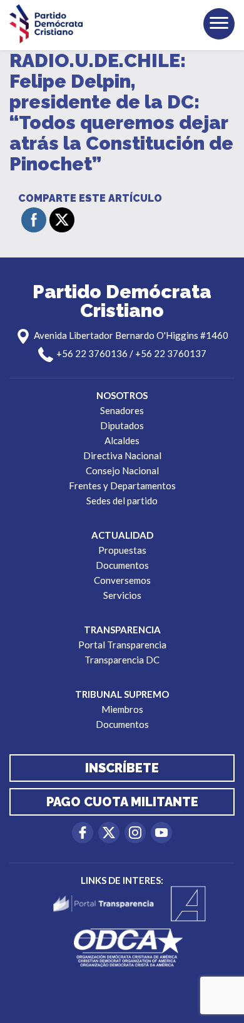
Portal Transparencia (122, 644)
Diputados (122, 425)
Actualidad (122, 535)
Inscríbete (122, 768)
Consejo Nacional (122, 470)
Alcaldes (122, 440)
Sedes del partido (122, 500)
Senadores (122, 410)
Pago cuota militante (122, 801)
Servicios (122, 595)
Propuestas (122, 550)
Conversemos (122, 580)
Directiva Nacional (122, 455)
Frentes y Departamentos (122, 485)
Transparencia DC (122, 659)
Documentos (122, 565)
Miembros (122, 709)
